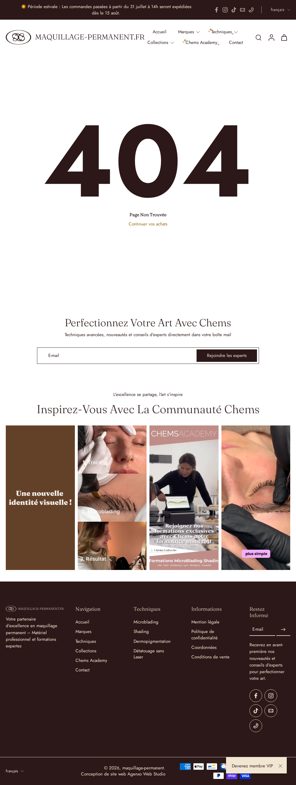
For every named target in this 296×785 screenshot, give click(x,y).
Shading (141, 632)
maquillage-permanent (143, 768)
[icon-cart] (284, 37)
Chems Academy (91, 661)
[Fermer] (280, 766)
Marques (83, 632)
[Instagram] (225, 9)
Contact (82, 670)
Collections (85, 651)
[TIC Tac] (234, 9)
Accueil (82, 622)
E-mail (257, 630)
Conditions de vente (210, 657)
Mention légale (205, 622)
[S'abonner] (283, 629)
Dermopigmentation (152, 641)
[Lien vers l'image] (40, 497)
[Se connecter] (271, 37)
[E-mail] (242, 9)
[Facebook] (216, 9)
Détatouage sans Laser (149, 654)
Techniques (85, 641)
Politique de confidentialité (204, 635)
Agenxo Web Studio (146, 774)
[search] (258, 37)
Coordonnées (204, 648)
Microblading (146, 622)
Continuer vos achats (148, 224)
